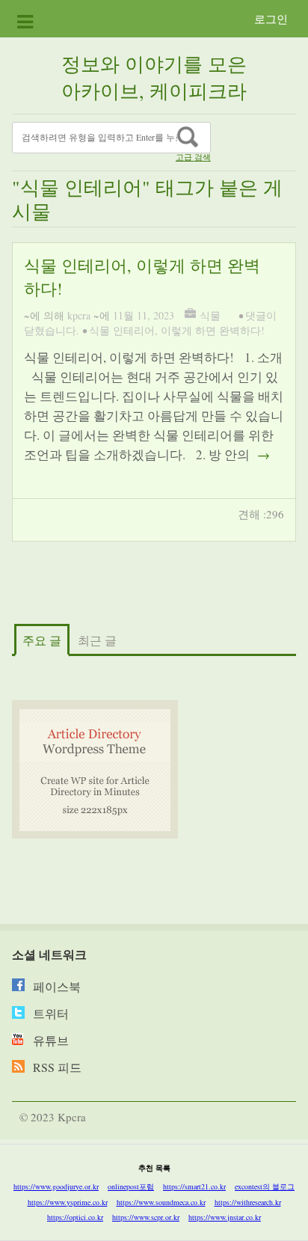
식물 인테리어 (122, 330)
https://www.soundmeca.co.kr (161, 1202)
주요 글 (41, 640)
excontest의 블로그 (265, 1186)
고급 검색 (193, 157)
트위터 (51, 1013)
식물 (210, 315)
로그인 (271, 18)
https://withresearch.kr (248, 1202)
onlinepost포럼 (131, 1186)
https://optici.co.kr (75, 1217)
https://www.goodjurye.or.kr (56, 1186)
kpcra (78, 315)
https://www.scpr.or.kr (145, 1217)
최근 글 (97, 640)
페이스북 (57, 986)
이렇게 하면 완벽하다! (213, 330)
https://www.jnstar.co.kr (224, 1217)
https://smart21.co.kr (194, 1186)
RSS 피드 (57, 1067)
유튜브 (51, 1040)
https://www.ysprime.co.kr (68, 1202)
